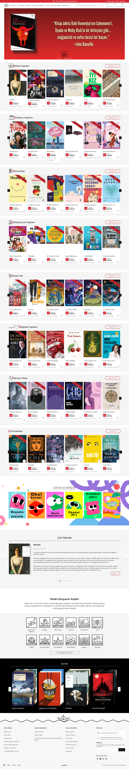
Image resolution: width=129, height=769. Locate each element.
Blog (117, 1)
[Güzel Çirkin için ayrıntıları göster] (111, 449)
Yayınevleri (13, 5)
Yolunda (30, 309)
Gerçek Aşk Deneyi (90, 151)
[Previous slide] (8, 85)
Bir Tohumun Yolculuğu (53, 256)
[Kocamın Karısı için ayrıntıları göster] (18, 449)
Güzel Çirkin (106, 465)
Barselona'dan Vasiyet (72, 205)
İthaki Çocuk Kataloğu (56, 5)
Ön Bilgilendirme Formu (11, 751)
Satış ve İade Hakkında (10, 744)
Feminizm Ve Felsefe (90, 412)
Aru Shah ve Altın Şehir (53, 309)
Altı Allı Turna (13, 151)
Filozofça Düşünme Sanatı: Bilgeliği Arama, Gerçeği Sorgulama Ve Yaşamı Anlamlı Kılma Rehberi (90, 205)
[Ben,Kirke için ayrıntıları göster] (36, 449)
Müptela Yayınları (71, 744)
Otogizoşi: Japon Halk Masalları (53, 100)
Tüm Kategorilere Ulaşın (64, 653)
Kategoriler (41, 5)
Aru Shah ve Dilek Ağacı (72, 309)
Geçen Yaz (69, 100)
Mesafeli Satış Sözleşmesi (11, 741)
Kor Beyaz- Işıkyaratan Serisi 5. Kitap (34, 100)
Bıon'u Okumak (33, 412)
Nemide (11, 100)
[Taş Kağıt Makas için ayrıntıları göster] (55, 449)
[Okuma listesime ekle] (24, 72)
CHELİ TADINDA (70, 361)
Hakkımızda (7, 732)
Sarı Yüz (86, 465)
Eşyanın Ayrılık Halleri (34, 361)
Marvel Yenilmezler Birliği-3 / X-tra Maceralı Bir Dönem (16, 256)
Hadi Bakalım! (88, 256)
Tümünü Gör (111, 66)
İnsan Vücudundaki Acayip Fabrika (109, 256)
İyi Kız (86, 100)
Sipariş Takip (110, 1)
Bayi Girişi (123, 1)
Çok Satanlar (28, 5)
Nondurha (87, 309)
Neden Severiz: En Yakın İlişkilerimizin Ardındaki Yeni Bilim (109, 205)
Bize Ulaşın (7, 735)
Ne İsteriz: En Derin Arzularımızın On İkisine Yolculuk (34, 205)
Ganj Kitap (69, 751)
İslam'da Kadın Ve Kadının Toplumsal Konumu (53, 412)
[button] (59, 580)
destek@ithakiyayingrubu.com (109, 733)
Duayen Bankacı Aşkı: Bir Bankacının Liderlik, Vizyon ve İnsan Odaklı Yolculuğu (16, 361)
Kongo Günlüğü (70, 412)
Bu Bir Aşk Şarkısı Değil (109, 151)
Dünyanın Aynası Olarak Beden (16, 412)
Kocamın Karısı (14, 465)
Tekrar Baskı (35, 5)
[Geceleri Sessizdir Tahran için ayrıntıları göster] (74, 449)
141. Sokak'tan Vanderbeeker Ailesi (16, 309)
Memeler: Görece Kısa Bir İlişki (16, 205)
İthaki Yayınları (70, 732)
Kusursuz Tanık (32, 151)
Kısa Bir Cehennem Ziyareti (109, 100)
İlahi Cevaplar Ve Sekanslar (90, 361)
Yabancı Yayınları (71, 735)
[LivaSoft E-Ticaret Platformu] (64, 765)
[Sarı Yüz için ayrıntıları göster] (92, 449)
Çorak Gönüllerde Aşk (53, 361)
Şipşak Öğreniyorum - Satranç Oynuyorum (72, 256)
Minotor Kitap (70, 748)
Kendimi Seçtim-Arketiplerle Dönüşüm (53, 205)
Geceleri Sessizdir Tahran (72, 465)
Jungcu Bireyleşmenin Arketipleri (109, 412)
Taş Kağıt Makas (52, 465)
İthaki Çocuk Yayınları (72, 741)
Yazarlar (48, 5)
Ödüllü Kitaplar (65, 5)
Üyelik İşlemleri (39, 732)
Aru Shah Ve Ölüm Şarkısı (109, 309)
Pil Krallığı (31, 256)
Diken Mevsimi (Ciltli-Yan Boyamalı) (72, 151)
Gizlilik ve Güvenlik (9, 748)
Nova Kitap (69, 738)
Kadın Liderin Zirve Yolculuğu (109, 361)
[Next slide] (120, 85)
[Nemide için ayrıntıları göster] (19, 559)
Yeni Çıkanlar (21, 5)
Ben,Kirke (31, 465)
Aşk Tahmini (50, 151)
